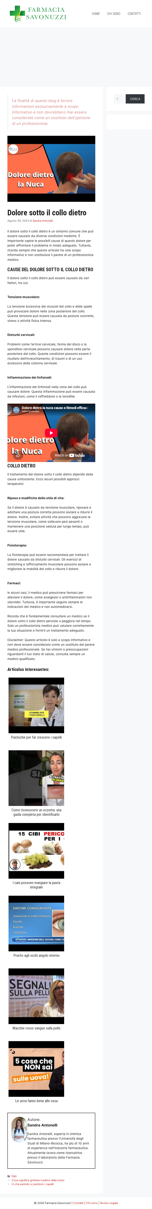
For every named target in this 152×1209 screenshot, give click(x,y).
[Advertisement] (76, 55)
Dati (14, 1176)
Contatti (134, 14)
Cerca (135, 99)
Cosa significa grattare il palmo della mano (38, 1180)
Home (96, 14)
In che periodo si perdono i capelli (33, 1184)
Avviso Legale (109, 1203)
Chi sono (113, 14)
